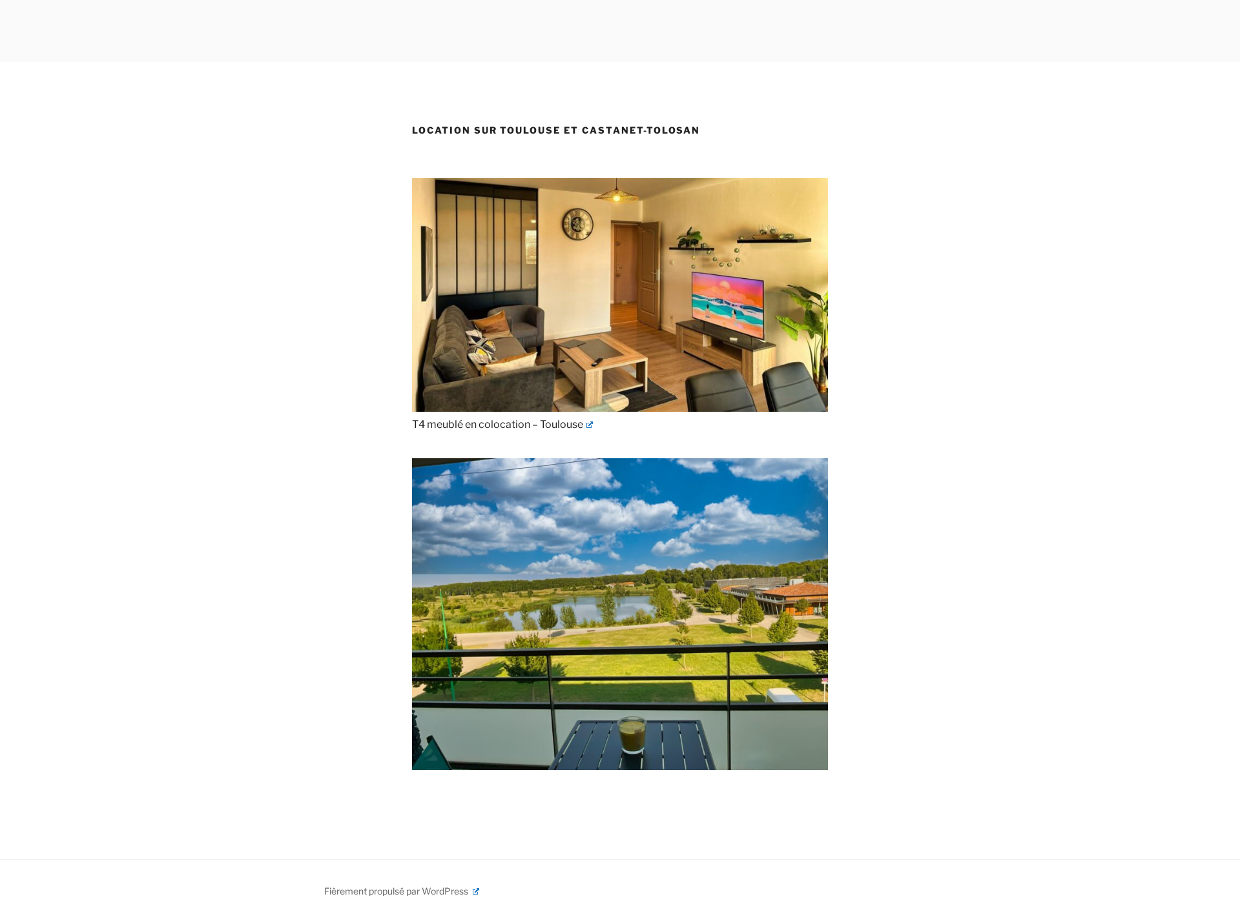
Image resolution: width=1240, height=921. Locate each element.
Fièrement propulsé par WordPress (397, 891)
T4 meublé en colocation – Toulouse (497, 424)
